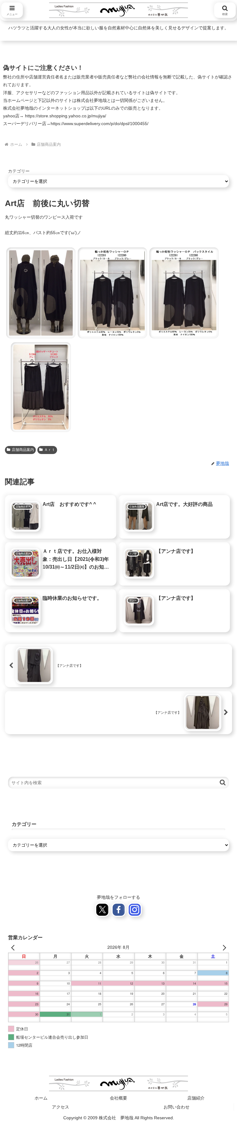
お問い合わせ (176, 1106)
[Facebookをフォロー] (119, 910)
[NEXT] (223, 947)
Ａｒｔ (49, 450)
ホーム (41, 1097)
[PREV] (14, 947)
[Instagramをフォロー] (135, 910)
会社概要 (118, 1097)
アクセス (60, 1106)
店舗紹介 (196, 1097)
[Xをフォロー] (102, 910)
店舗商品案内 (23, 450)
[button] (41, 293)
